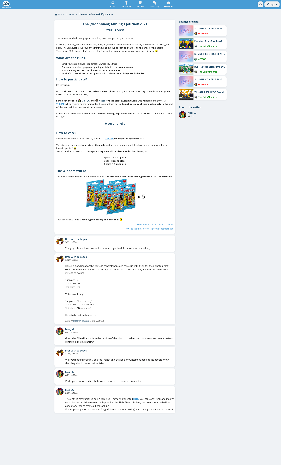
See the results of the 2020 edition (157, 224)
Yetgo (102, 100)
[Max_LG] (79, 100)
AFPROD (202, 59)
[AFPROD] (195, 59)
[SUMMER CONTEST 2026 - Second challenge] (186, 56)
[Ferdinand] (195, 33)
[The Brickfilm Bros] (195, 46)
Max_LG (86, 100)
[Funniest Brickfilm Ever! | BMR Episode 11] (186, 43)
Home (61, 14)
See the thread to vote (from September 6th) (152, 228)
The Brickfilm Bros (207, 46)
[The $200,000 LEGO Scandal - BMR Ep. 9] (186, 94)
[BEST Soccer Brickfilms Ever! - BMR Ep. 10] (186, 69)
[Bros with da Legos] (60, 241)
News (71, 14)
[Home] (6, 4)
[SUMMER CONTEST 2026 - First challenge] (186, 81)
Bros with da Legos (76, 239)
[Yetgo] (96, 100)
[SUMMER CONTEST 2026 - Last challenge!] (186, 30)
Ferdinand (203, 33)
